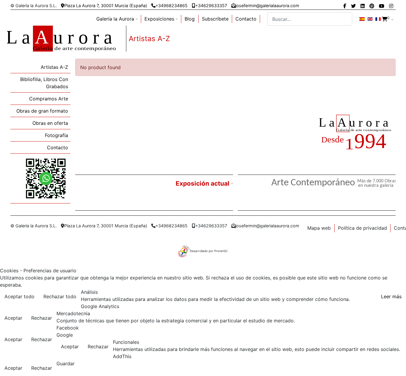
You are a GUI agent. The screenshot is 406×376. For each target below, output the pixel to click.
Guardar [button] (65, 363)
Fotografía (56, 135)
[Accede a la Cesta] (384, 19)
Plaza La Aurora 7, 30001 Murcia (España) (105, 5)
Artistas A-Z (54, 67)
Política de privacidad (362, 228)
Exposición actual (202, 183)
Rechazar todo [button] (59, 296)
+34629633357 (211, 5)
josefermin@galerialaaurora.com (267, 5)
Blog (190, 19)
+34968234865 (171, 5)
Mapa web (319, 228)
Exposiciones (159, 19)
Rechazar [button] (41, 318)
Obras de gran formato (42, 111)
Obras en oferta (50, 123)
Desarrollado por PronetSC (209, 251)
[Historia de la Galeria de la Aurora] (358, 133)
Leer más (391, 296)
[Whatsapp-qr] (45, 178)
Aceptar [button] (13, 318)
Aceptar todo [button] (19, 296)
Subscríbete (215, 19)
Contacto (245, 19)
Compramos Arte (48, 99)
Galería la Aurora (115, 19)
